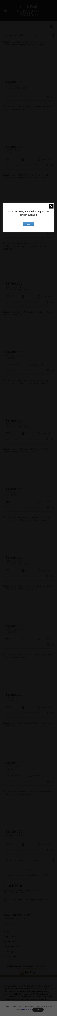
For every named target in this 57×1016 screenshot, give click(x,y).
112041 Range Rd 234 (15, 493)
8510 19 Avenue (12, 767)
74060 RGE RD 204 (17, 425)
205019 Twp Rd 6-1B (15, 630)
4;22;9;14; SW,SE (17, 86)
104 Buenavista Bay (17, 562)
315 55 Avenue (12, 699)
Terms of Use (25, 1009)
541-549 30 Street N (14, 356)
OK (38, 1010)
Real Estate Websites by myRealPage (28, 969)
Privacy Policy (43, 966)
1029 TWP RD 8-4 (13, 151)
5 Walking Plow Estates (16, 836)
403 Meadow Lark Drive (17, 288)
